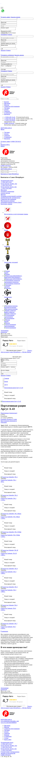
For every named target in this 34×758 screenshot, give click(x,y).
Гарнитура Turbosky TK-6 (8, 608)
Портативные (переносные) (9, 413)
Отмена (9, 34)
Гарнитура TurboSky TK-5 (8, 590)
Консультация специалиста (9, 421)
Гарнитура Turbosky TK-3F (9, 553)
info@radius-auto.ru (6, 168)
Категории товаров (6, 204)
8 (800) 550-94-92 (9, 123)
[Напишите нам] (3, 12)
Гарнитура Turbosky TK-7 (8, 626)
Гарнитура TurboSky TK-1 (8, 480)
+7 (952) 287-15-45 (9, 117)
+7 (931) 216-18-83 (9, 120)
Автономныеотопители (4, 331)
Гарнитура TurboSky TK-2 (8, 498)
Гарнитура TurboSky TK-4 (8, 571)
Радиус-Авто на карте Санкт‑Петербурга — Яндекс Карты (16, 351)
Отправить (4, 34)
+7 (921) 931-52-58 (9, 118)
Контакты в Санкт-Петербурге (10, 174)
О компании (4, 631)
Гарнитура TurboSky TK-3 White (10, 535)
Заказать (3, 50)
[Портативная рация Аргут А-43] (11, 401)
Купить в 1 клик (12, 419)
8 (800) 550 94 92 (16, 141)
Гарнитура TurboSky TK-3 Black (10, 516)
